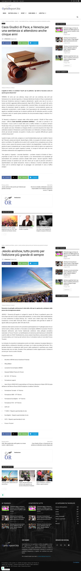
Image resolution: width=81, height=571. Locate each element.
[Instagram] (74, 1)
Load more (66, 65)
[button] (77, 17)
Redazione (7, 38)
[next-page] (5, 234)
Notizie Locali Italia (10, 21)
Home (3, 21)
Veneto (16, 21)
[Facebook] (72, 1)
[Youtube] (78, 1)
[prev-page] (3, 234)
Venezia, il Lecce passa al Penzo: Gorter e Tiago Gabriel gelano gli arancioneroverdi (71, 39)
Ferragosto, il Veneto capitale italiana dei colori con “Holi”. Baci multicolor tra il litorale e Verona (9, 229)
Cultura (21, 225)
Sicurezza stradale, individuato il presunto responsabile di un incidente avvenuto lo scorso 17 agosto (41, 188)
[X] (76, 1)
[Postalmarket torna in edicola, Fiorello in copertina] (27, 220)
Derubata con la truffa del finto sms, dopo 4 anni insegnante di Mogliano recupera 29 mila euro (44, 229)
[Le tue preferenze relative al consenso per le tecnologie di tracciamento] (2, 568)
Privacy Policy (6, 569)
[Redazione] (3, 39)
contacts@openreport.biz (44, 556)
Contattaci (76, 562)
